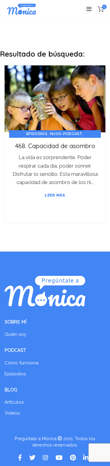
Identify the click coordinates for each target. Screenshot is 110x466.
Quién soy (15, 334)
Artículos (14, 402)
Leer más (55, 195)
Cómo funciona (21, 363)
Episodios (36, 134)
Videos (12, 413)
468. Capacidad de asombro (55, 146)
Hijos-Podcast (66, 134)
